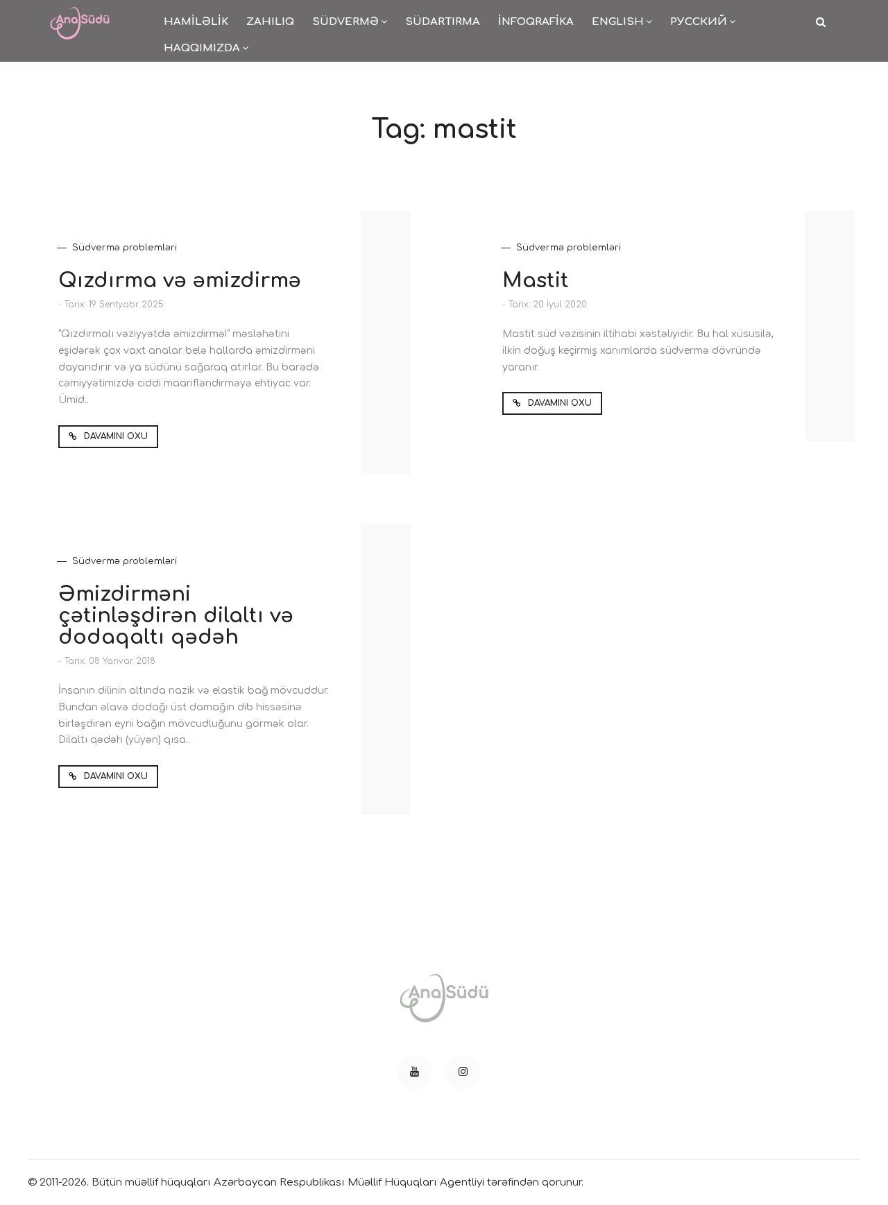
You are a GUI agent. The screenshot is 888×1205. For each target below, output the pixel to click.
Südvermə (345, 22)
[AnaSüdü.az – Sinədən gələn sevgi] (80, 14)
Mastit (535, 280)
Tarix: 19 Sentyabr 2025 (114, 304)
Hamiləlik (196, 22)
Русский (698, 22)
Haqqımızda (202, 48)
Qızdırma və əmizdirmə (179, 280)
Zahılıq (270, 22)
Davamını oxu (114, 436)
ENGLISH (618, 22)
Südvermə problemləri (124, 248)
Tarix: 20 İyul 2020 (548, 304)
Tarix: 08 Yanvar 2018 (110, 661)
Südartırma (442, 22)
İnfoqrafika (536, 22)
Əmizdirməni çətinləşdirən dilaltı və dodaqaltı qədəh (175, 616)
